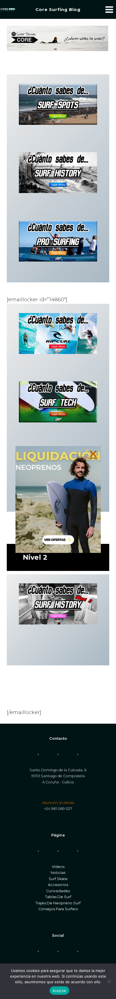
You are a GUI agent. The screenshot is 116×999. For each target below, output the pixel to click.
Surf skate (58, 879)
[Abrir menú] (109, 9)
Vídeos (58, 867)
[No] (109, 981)
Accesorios (58, 885)
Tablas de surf (58, 897)
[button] (93, 453)
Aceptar (59, 990)
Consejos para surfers (58, 909)
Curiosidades (58, 891)
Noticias (58, 872)
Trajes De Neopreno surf (58, 903)
